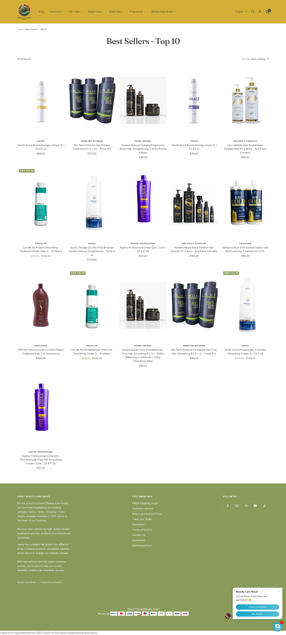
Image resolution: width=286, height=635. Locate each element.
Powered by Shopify (51, 582)
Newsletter (138, 540)
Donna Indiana (142, 141)
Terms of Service (142, 529)
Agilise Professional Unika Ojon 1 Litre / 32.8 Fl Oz (143, 249)
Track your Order (142, 519)
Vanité (41, 141)
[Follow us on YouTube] (255, 505)
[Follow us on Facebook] (227, 505)
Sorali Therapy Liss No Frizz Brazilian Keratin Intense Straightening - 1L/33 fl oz (92, 251)
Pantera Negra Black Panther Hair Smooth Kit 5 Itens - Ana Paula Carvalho (194, 249)
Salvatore (245, 243)
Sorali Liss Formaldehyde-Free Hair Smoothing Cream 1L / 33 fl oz (245, 351)
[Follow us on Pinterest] (246, 505)
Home (20, 29)
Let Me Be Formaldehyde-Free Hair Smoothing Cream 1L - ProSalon (92, 351)
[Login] (259, 11)
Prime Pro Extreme (92, 141)
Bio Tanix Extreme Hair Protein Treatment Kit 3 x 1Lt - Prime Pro (91, 147)
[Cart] (267, 11)
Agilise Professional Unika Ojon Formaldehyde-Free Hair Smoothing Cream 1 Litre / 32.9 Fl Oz (41, 459)
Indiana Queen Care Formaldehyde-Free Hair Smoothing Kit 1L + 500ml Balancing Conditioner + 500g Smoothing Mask (143, 355)
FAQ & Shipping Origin (145, 503)
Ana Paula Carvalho (245, 141)
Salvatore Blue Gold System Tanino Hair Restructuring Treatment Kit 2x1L (245, 249)
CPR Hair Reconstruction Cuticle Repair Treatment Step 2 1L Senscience (41, 351)
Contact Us (138, 535)
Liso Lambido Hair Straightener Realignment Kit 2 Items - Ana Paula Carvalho (245, 149)
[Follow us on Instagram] (236, 505)
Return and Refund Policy (147, 513)
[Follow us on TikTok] (264, 505)
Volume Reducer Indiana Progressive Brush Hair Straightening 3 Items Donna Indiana (143, 149)
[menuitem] (41, 12)
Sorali (92, 243)
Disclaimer (138, 524)
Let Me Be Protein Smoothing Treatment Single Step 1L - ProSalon (40, 249)
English (239, 11)
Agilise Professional (143, 243)
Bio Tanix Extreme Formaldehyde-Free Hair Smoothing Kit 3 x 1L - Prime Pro (194, 351)
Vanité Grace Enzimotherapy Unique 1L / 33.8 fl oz (40, 147)
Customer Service (142, 508)
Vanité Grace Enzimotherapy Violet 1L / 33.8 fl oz (194, 147)
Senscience (40, 346)
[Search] (252, 11)
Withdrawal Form (142, 545)
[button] (277, 626)
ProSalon (41, 243)
